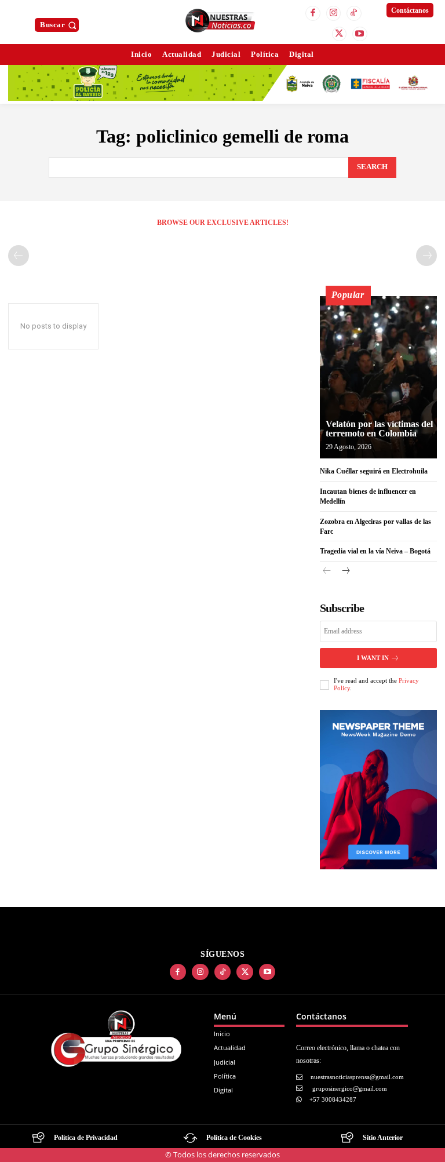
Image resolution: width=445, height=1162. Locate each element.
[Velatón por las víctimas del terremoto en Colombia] (378, 377)
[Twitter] (339, 34)
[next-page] (345, 571)
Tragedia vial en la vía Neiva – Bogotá (375, 551)
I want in (373, 657)
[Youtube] (359, 34)
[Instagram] (333, 13)
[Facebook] (312, 13)
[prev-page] (18, 255)
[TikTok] (354, 13)
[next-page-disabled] (426, 255)
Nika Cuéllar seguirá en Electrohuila (374, 471)
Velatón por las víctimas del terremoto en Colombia (379, 428)
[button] (59, 25)
